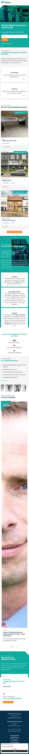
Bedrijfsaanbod (14, 738)
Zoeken (5, 39)
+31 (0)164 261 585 (14, 716)
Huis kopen (14, 740)
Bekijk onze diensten (6, 43)
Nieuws (5, 630)
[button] (11, 646)
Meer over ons (4, 381)
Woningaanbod (14, 735)
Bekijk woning (14, 129)
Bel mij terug (8, 702)
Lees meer (14, 74)
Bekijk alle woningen (14, 232)
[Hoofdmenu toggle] (26, 2)
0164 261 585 (6, 686)
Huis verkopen (14, 742)
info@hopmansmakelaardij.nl (14, 717)
